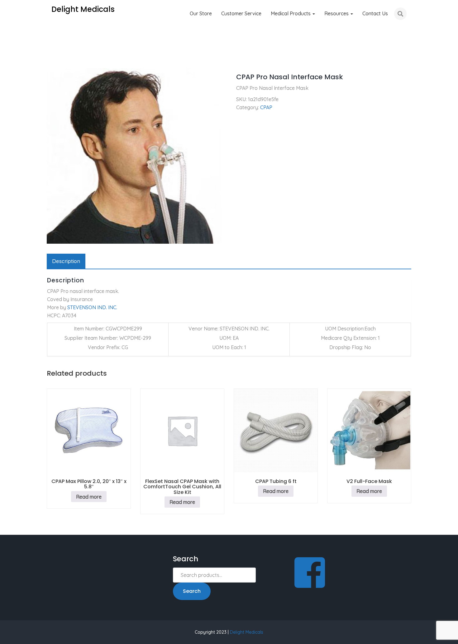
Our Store (201, 13)
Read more (89, 497)
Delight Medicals (246, 632)
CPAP (74, 59)
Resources (337, 13)
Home (53, 59)
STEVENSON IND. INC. (92, 307)
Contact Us (375, 13)
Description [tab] (66, 261)
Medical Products (291, 13)
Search (192, 591)
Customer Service (241, 13)
